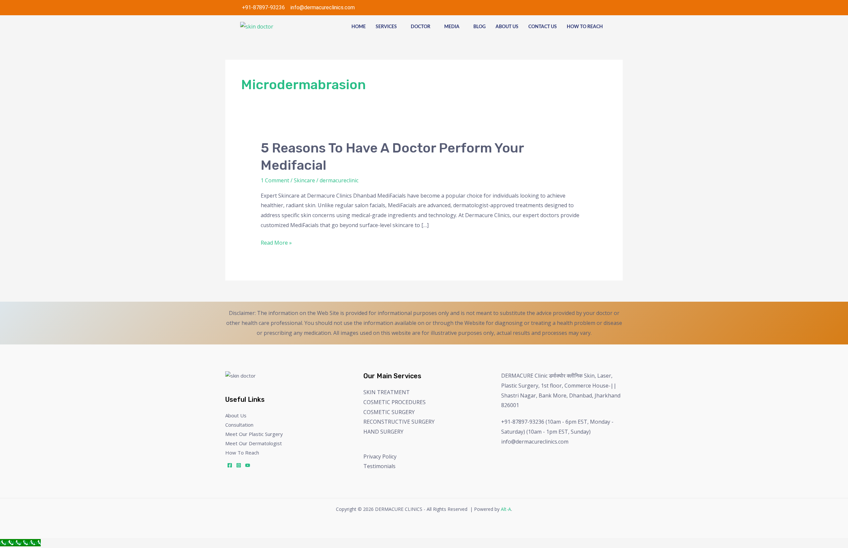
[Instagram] (238, 465)
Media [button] (451, 27)
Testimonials (379, 466)
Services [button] (386, 27)
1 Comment (275, 180)
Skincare (304, 180)
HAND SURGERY (383, 431)
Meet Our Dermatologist (253, 443)
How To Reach (585, 27)
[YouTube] (247, 465)
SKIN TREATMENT (386, 392)
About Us (507, 27)
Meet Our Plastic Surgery (254, 434)
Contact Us (542, 27)
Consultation (239, 424)
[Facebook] (229, 465)
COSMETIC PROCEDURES (394, 402)
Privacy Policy (380, 456)
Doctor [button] (420, 27)
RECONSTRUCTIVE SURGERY (399, 421)
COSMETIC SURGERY (389, 412)
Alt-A (506, 509)
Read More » (276, 242)
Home (358, 27)
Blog (479, 27)
